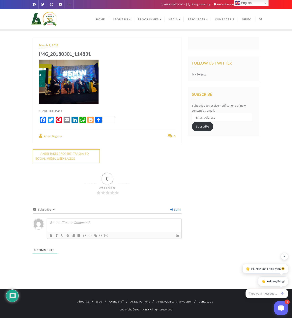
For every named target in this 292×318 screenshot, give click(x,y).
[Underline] (62, 235)
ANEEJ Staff (116, 301)
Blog (99, 301)
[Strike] (68, 235)
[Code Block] (90, 235)
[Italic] (56, 235)
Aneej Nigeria (52, 136)
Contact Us (205, 301)
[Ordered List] (73, 235)
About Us (83, 301)
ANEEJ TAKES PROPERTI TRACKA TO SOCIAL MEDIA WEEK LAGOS (62, 156)
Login (177, 209)
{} (100, 235)
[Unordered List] (79, 235)
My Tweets (199, 74)
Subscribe (202, 126)
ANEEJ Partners (140, 301)
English (246, 3)
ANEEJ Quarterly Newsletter (174, 301)
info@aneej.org (201, 4)
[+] (106, 235)
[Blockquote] (84, 235)
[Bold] (51, 235)
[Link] (95, 235)
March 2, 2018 (48, 45)
